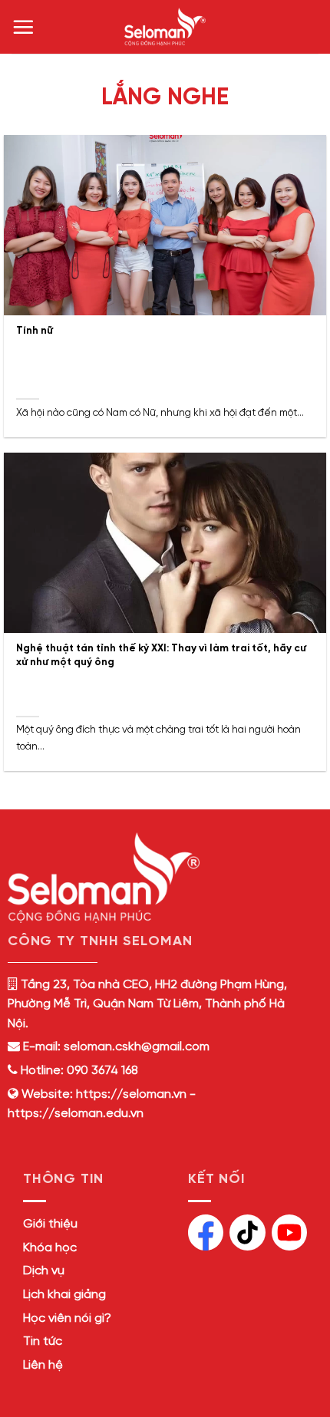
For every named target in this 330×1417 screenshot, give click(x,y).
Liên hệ (43, 1365)
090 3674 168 (101, 1070)
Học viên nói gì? (67, 1318)
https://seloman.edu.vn (76, 1113)
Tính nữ (34, 330)
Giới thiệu (50, 1224)
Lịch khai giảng (64, 1294)
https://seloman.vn (131, 1094)
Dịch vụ (43, 1270)
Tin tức (42, 1341)
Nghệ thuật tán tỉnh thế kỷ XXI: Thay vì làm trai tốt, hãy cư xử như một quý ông (161, 655)
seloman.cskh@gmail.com (137, 1046)
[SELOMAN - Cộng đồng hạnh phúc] (165, 27)
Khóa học (50, 1247)
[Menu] (23, 26)
